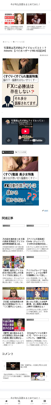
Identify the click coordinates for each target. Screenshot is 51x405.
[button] (46, 328)
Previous (2, 22)
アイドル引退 (9, 152)
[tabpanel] (14, 21)
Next (49, 22)
